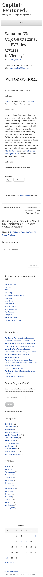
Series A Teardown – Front (14, 368)
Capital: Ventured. (14, 7)
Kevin (21, 60)
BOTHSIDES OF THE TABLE (14, 295)
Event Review (9, 429)
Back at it (8, 374)
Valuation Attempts (11, 449)
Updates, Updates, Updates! (14, 376)
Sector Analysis (10, 440)
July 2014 (8, 494)
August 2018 (9, 480)
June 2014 (8, 497)
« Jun (7, 562)
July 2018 (8, 483)
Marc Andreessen (11, 309)
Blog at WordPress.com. (11, 571)
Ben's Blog (8, 293)
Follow (9, 404)
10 (21, 541)
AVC (6, 290)
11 (26, 541)
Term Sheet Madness (12, 443)
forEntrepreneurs (10, 306)
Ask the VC (8, 287)
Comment (33, 265)
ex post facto (9, 301)
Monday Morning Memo (13, 435)
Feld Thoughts (10, 304)
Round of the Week (11, 438)
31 (21, 558)
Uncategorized (10, 446)
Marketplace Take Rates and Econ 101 (18, 349)
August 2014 (9, 491)
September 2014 (10, 488)
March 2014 (9, 505)
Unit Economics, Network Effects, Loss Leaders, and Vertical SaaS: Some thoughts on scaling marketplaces (20, 354)
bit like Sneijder (12, 151)
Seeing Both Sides (11, 317)
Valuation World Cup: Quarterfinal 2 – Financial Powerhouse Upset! (32, 210)
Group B (8, 101)
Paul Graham (9, 312)
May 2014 (8, 499)
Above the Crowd (10, 284)
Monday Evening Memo (11, 207)
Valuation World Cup (25, 195)
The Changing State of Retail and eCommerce (20, 371)
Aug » (12, 562)
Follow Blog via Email (17, 383)
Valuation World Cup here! (19, 68)
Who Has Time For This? (13, 320)
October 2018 (9, 477)
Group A (31, 101)
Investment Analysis (11, 432)
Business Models (10, 427)
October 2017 (9, 486)
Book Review (9, 424)
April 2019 (8, 469)
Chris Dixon (9, 298)
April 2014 (8, 502)
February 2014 (10, 508)
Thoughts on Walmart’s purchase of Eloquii (19, 360)
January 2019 (9, 475)
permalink (10, 198)
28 (7, 558)
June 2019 (8, 466)
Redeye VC (8, 315)
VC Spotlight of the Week (13, 454)
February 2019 (10, 472)
